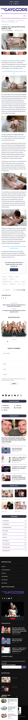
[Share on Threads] (20, 290)
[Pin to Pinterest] (19, 290)
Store (11, 1)
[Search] (26, 16)
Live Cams (16, 1)
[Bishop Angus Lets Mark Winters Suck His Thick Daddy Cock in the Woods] (4, 701)
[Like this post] (14, 290)
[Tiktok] (18, 3)
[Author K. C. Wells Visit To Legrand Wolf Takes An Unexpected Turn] (5, 460)
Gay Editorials (15, 524)
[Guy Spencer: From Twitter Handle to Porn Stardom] (5, 469)
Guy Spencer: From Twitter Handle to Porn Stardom (19, 467)
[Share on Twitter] (17, 290)
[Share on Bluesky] (22, 290)
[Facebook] (9, 3)
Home (2, 20)
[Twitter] (11, 3)
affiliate (4, 276)
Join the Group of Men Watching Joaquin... (12, 708)
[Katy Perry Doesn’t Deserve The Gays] (5, 450)
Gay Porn (16, 281)
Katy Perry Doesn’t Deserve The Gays (17, 449)
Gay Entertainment (15, 527)
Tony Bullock (9, 30)
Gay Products (15, 540)
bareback (11, 276)
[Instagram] (13, 3)
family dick (12, 279)
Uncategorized (15, 550)
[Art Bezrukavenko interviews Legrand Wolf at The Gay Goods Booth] (5, 478)
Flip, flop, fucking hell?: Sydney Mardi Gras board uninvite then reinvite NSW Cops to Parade (13, 439)
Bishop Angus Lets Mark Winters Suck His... (12, 701)
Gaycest (23, 281)
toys (23, 284)
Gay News (15, 534)
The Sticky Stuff (15, 547)
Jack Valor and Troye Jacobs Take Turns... (12, 715)
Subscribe (14, 269)
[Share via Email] (24, 290)
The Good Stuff (10, 20)
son (19, 284)
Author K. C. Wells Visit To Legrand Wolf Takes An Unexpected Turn (19, 459)
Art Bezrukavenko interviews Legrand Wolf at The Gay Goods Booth (19, 477)
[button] (2, 331)
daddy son (4, 279)
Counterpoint (15, 520)
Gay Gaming (15, 530)
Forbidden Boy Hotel (7, 281)
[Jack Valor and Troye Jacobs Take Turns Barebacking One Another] (4, 716)
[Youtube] (15, 3)
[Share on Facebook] (16, 290)
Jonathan (4, 284)
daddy (16, 276)
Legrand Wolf (12, 284)
